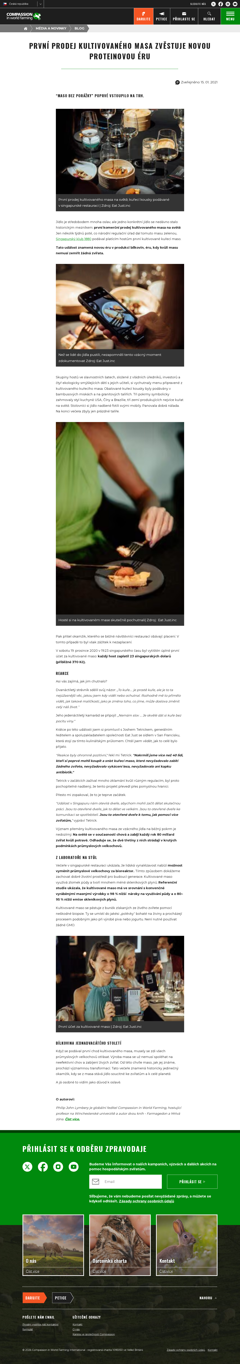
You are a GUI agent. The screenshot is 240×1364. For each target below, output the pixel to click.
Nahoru (206, 1297)
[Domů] (25, 28)
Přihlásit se (190, 1181)
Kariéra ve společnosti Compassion (94, 1334)
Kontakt (77, 1324)
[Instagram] (228, 4)
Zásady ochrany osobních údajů (186, 1350)
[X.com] (213, 4)
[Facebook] (220, 4)
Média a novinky (51, 28)
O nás (76, 1329)
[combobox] (9, 4)
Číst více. (72, 1119)
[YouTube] (235, 4)
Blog (79, 28)
